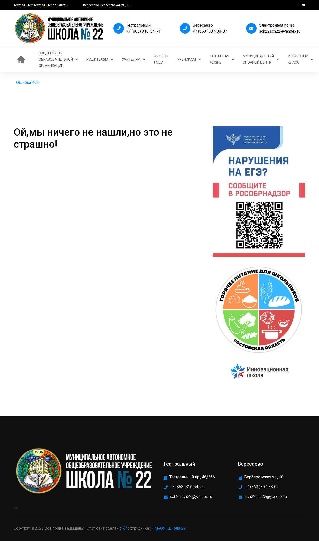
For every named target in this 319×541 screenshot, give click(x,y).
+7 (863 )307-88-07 (210, 31)
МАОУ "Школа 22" (171, 528)
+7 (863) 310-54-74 (143, 31)
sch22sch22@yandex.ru (279, 31)
